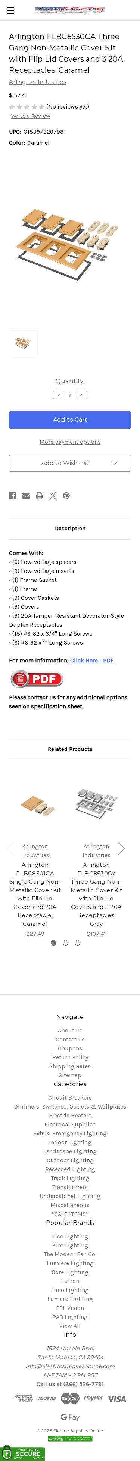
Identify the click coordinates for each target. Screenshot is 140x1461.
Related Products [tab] (70, 749)
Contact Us (70, 1039)
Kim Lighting (70, 1245)
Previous (10, 848)
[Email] (26, 496)
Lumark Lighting (70, 1298)
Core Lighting (70, 1272)
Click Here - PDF (92, 660)
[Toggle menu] (10, 10)
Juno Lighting (70, 1290)
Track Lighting (70, 1178)
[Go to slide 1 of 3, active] (53, 943)
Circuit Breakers (70, 1097)
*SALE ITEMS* (70, 1213)
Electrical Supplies (70, 1124)
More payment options (70, 441)
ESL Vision (70, 1307)
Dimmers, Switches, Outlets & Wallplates (70, 1106)
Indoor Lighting (70, 1142)
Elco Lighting (70, 1236)
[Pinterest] (66, 496)
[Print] (39, 496)
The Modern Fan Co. (70, 1254)
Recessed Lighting (70, 1169)
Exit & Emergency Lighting (70, 1133)
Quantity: (70, 381)
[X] (53, 496)
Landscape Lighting (70, 1151)
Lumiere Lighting (70, 1263)
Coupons (70, 1048)
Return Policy (70, 1057)
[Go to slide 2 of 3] (65, 943)
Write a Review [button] (30, 115)
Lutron (70, 1281)
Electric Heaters (70, 1115)
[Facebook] (12, 496)
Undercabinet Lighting (70, 1196)
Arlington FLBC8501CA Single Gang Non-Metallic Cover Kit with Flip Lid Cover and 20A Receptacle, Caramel (35, 894)
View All (70, 1325)
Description (70, 528)
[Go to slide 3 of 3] (77, 943)
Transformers (70, 1187)
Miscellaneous (70, 1204)
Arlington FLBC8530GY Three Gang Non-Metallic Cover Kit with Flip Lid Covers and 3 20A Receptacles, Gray (96, 894)
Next (120, 848)
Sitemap (70, 1075)
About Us (70, 1030)
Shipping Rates (70, 1066)
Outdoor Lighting (70, 1160)
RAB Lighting (70, 1316)
